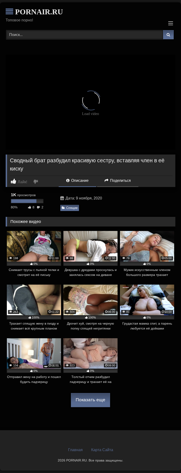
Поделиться (120, 181)
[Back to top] (166, 459)
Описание (79, 181)
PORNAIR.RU (38, 12)
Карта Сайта (102, 450)
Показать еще (90, 399)
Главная (75, 450)
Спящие (72, 208)
